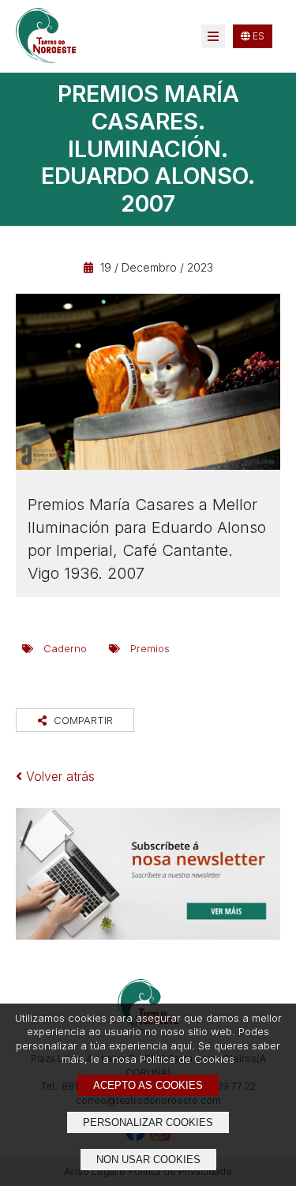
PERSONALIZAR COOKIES (148, 1122)
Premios (150, 648)
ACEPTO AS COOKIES (148, 1085)
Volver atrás (58, 776)
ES (257, 36)
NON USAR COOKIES (148, 1159)
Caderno (65, 648)
